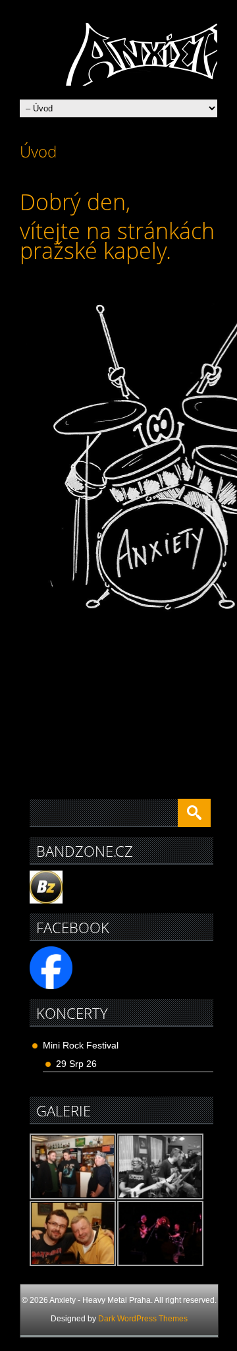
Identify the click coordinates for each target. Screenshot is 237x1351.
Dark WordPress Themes (143, 1318)
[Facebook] (51, 986)
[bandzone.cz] (46, 900)
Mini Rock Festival (80, 1045)
